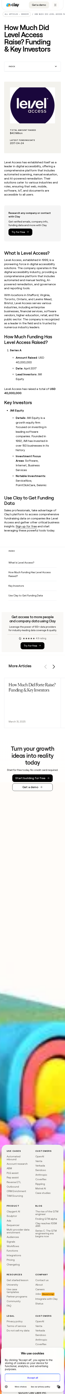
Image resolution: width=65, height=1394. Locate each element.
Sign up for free (26, 526)
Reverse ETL (14, 1182)
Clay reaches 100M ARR (46, 1224)
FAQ (9, 1305)
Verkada (40, 1165)
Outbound (13, 1186)
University (12, 1284)
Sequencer (13, 1225)
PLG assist (13, 1173)
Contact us (42, 1280)
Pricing (11, 1259)
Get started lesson (17, 1280)
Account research (17, 1163)
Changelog (13, 1264)
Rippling (40, 1183)
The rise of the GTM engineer (46, 1213)
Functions (12, 1250)
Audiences (13, 1237)
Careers (40, 1289)
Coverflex (40, 1179)
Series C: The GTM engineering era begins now (46, 1233)
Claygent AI (13, 1211)
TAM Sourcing (15, 1195)
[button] (32, 66)
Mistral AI (40, 1188)
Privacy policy (15, 1321)
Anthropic (41, 1174)
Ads (9, 1220)
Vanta (38, 1161)
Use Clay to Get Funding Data (25, 595)
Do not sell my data (18, 1330)
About (39, 1284)
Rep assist (13, 1177)
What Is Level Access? (21, 562)
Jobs (38, 1293)
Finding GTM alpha (46, 1218)
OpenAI (39, 1156)
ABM (9, 1168)
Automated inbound (13, 1158)
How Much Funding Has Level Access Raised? (29, 574)
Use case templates (13, 1290)
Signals (11, 1241)
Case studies (43, 1192)
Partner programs (17, 1296)
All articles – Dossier (17, 14)
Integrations (14, 1255)
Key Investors (16, 585)
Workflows (13, 1246)
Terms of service (16, 1326)
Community (14, 1301)
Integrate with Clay (46, 1298)
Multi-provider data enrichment (18, 1231)
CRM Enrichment (16, 1191)
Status (39, 1303)
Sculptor (12, 1216)
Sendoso (40, 1170)
